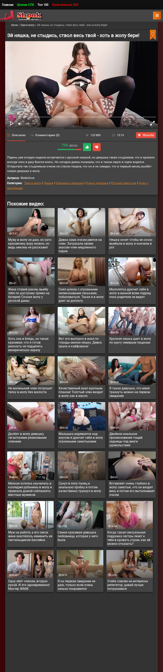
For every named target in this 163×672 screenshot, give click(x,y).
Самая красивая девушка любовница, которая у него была (78, 536)
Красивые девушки (69, 183)
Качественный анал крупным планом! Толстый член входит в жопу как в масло (81, 392)
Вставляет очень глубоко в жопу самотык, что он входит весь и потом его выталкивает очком (132, 489)
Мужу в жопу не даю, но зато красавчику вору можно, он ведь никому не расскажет (29, 243)
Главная (7, 5)
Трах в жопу (32, 183)
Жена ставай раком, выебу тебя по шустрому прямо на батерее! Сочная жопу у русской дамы (28, 295)
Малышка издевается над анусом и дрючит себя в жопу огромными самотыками (81, 437)
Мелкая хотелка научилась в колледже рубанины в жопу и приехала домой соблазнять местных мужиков (30, 489)
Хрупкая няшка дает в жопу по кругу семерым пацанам (130, 340)
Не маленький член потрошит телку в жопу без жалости (30, 390)
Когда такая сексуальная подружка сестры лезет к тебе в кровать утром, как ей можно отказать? (128, 538)
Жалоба (148, 135)
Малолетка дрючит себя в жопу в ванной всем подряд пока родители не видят (130, 293)
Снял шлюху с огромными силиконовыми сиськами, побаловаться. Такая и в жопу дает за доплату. (81, 295)
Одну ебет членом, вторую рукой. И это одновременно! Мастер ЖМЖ (29, 585)
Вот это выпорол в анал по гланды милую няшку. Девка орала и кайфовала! (80, 342)
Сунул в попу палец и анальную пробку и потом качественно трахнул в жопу (80, 487)
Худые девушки (97, 183)
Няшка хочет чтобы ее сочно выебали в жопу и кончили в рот (130, 243)
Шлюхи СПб (25, 5)
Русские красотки (123, 183)
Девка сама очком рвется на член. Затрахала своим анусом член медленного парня (80, 245)
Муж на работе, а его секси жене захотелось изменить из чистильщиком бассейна (30, 536)
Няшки (48, 183)
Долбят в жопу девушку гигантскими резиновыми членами (27, 437)
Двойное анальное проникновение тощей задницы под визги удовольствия (125, 439)
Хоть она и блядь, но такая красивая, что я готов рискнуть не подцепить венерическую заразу (28, 344)
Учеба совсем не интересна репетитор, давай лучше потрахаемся (127, 585)
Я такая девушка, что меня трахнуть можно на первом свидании (129, 392)
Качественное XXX (65, 5)
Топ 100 (43, 5)
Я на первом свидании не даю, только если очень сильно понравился (76, 585)
